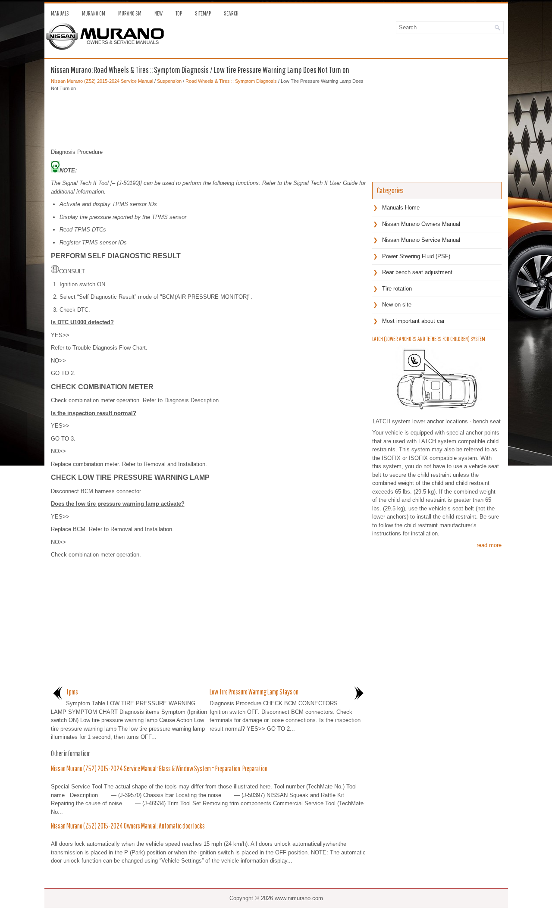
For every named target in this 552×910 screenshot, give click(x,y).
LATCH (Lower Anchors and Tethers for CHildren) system (428, 338)
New (158, 13)
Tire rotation (397, 288)
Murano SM (129, 13)
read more (489, 545)
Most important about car (413, 321)
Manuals (60, 13)
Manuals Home (401, 207)
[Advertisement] (208, 118)
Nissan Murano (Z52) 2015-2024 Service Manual (102, 81)
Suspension (169, 81)
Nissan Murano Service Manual (421, 240)
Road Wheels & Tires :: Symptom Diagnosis (231, 81)
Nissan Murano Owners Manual (421, 224)
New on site (396, 304)
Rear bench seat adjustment (417, 272)
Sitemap (203, 13)
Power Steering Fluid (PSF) (416, 256)
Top (179, 13)
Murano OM (93, 13)
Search (231, 13)
